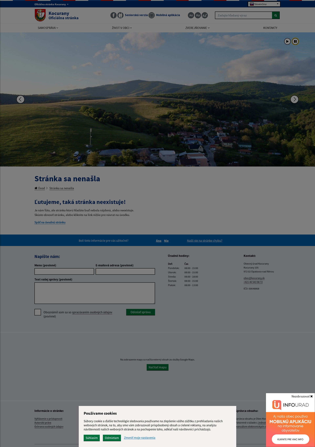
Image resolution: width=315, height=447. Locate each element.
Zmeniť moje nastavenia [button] (139, 437)
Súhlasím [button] (92, 438)
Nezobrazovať (301, 396)
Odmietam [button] (112, 438)
